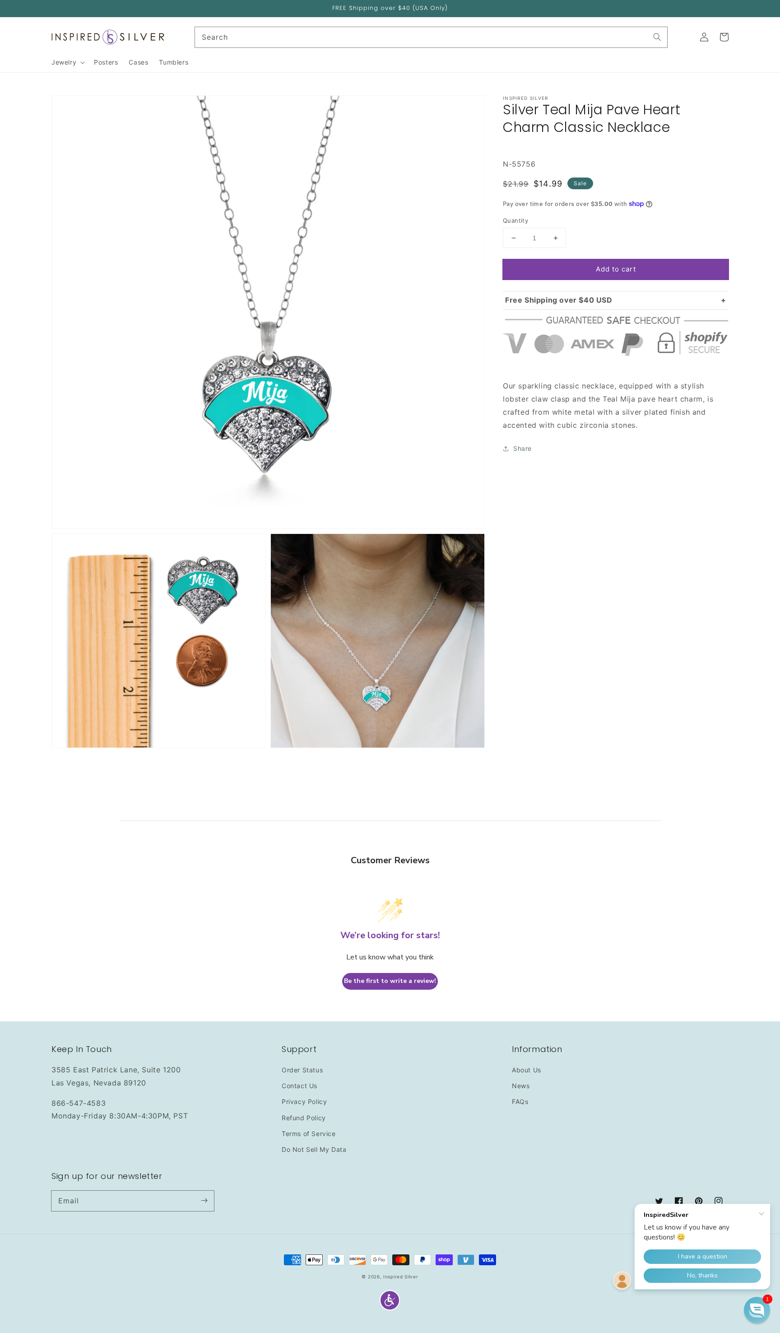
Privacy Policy (304, 1101)
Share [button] (522, 448)
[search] (431, 37)
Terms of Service (309, 1133)
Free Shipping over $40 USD (559, 299)
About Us (526, 1070)
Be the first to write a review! (390, 981)
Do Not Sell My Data (314, 1149)
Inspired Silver (400, 1276)
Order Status (302, 1070)
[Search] (657, 37)
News (520, 1086)
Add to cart (616, 269)
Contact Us (299, 1086)
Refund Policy (304, 1118)
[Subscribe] (204, 1201)
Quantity (515, 220)
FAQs (520, 1101)
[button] (390, 1300)
